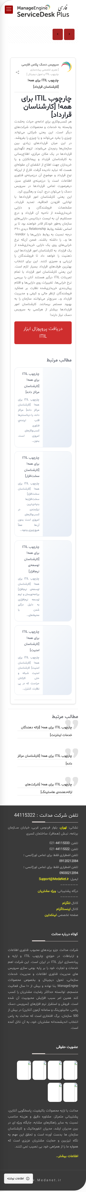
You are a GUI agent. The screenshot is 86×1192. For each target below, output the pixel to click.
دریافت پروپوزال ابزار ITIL (43, 332)
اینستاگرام (63, 909)
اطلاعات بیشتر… (67, 1156)
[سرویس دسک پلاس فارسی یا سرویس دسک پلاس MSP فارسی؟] (43, 9)
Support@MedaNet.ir (54, 879)
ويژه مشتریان (47, 891)
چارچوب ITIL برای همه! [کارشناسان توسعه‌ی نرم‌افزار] (30, 559)
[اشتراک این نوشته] (17, 72)
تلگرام (66, 903)
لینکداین (51, 915)
